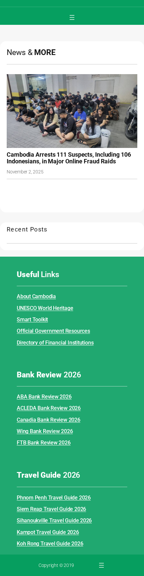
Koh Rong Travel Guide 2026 (50, 543)
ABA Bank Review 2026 (44, 397)
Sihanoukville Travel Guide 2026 (54, 520)
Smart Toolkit (32, 319)
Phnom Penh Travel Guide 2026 (54, 497)
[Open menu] (72, 17)
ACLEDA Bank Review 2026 (49, 408)
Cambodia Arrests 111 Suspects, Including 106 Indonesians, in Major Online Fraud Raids (69, 158)
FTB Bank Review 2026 (44, 442)
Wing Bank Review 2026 (45, 431)
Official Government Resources (53, 331)
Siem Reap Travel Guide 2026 (51, 509)
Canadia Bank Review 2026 (48, 420)
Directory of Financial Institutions (55, 342)
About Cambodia (36, 296)
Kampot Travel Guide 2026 (48, 532)
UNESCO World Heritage (45, 308)
